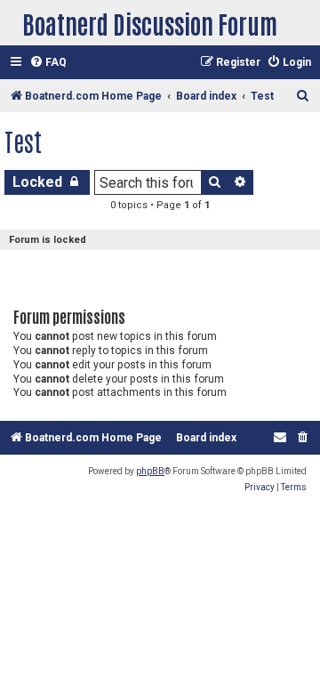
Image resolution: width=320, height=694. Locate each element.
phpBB (150, 471)
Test (23, 141)
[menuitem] (48, 63)
